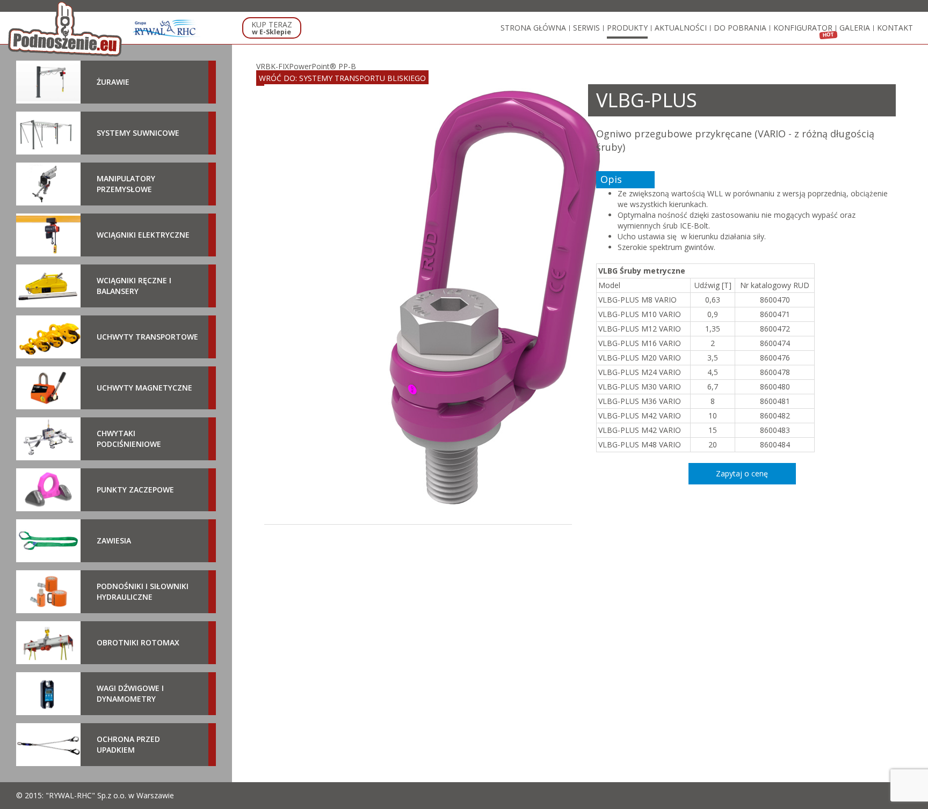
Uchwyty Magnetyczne (144, 388)
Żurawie (113, 82)
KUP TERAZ (271, 27)
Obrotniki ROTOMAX (138, 642)
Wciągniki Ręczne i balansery (134, 285)
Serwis (586, 28)
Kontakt (895, 28)
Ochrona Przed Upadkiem (128, 744)
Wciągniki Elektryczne (143, 235)
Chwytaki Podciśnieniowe (129, 438)
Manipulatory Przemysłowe (126, 183)
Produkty (627, 28)
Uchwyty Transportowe (147, 337)
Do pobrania (740, 28)
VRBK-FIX (272, 66)
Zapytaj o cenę (742, 473)
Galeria (854, 28)
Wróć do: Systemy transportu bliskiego (342, 78)
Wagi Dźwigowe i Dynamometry (130, 693)
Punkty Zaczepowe (135, 489)
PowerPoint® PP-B (322, 66)
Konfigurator (802, 28)
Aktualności (681, 28)
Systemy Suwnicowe (138, 133)
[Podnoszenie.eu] (66, 28)
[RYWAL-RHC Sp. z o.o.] (167, 28)
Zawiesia (114, 540)
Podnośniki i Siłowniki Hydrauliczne (143, 591)
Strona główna (533, 28)
